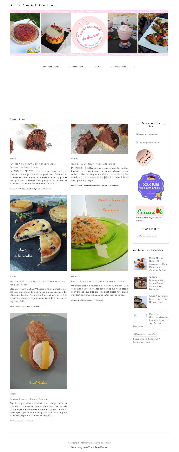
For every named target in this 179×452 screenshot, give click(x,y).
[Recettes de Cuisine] (147, 134)
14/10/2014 (13, 394)
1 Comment (29, 421)
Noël (31, 189)
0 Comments (47, 189)
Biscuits (73, 185)
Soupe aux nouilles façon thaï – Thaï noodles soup (159, 299)
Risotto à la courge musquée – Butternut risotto (98, 281)
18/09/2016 (13, 276)
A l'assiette (13, 421)
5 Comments (114, 185)
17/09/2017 (74, 159)
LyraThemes (101, 447)
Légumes (74, 300)
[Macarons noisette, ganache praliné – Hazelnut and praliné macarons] (141, 317)
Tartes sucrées (25, 306)
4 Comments (36, 306)
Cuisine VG (140, 220)
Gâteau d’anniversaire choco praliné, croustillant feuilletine (156, 283)
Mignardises (26, 189)
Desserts (19, 189)
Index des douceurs (118, 67)
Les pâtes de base (76, 67)
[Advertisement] (89, 92)
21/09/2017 (13, 159)
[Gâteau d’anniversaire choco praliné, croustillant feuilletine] (141, 282)
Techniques (98, 67)
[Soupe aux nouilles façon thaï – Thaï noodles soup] (141, 301)
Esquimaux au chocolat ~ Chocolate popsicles (146, 340)
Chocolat (12, 189)
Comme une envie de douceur (97, 443)
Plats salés (81, 300)
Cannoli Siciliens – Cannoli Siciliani (28, 399)
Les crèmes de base (51, 67)
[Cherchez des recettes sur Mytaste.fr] (148, 142)
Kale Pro (87, 447)
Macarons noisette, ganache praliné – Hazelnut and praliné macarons (151, 320)
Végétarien (37, 189)
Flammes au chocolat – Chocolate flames (93, 163)
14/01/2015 (74, 276)
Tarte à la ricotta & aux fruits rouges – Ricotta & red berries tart (37, 282)
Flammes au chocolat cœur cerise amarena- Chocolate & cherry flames (33, 165)
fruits (18, 306)
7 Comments (99, 300)
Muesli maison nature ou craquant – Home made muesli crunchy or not (158, 264)
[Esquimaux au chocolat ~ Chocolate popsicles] (146, 334)
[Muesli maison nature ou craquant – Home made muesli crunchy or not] (141, 263)
